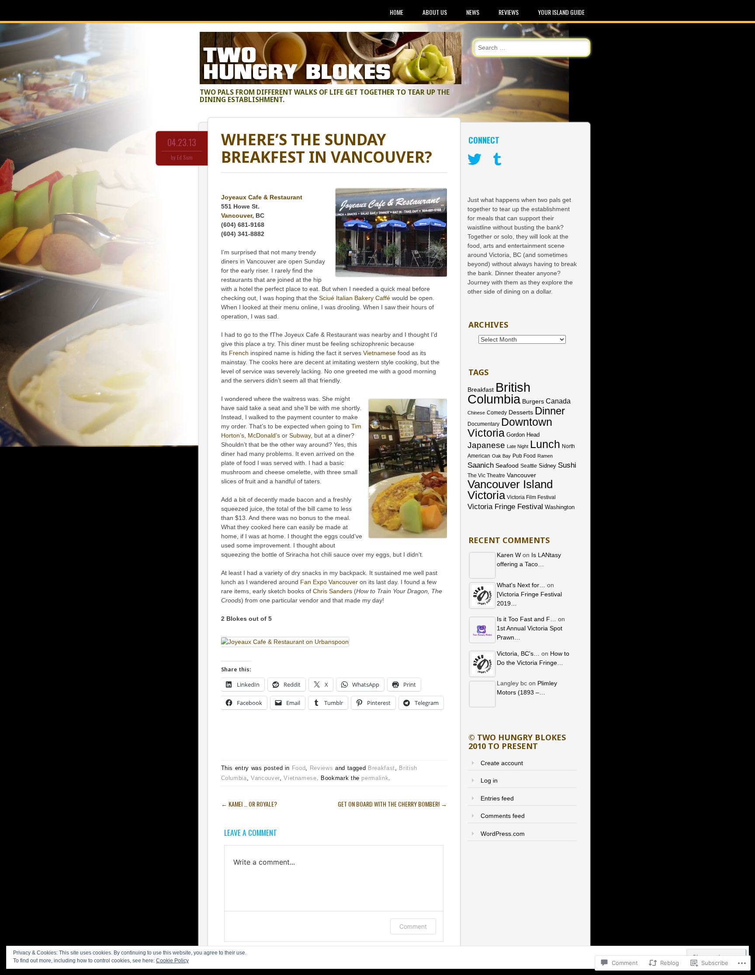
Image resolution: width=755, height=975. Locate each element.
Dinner (550, 411)
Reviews (509, 12)
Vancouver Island (510, 484)
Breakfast (381, 768)
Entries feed (497, 798)
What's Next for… (521, 585)
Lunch (545, 444)
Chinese (476, 412)
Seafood (507, 465)
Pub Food (524, 456)
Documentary (483, 424)
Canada (558, 401)
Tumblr (497, 160)
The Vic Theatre (486, 475)
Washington (560, 507)
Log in (489, 780)
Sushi (567, 465)
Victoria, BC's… (518, 653)
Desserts (521, 412)
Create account (502, 762)
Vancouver (236, 215)
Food (299, 768)
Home (396, 12)
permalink (374, 778)
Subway (300, 435)
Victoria (486, 495)
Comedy (497, 413)
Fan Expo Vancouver (329, 581)
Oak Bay (501, 455)
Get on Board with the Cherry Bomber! (392, 803)
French (239, 352)
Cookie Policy (172, 961)
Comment (413, 926)
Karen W (509, 554)
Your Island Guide (561, 12)
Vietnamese (379, 352)
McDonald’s (264, 435)
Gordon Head (523, 435)
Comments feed (503, 815)
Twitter (474, 160)
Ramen (545, 455)
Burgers (533, 401)
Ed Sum (185, 157)
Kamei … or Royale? (249, 803)
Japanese (486, 445)
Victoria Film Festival (531, 497)
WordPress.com (503, 833)
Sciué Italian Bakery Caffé (354, 297)
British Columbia (499, 393)
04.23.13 (181, 142)
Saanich (481, 465)
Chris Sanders (332, 591)
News (472, 12)
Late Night (517, 446)
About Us (435, 12)
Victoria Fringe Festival (505, 507)
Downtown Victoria (510, 427)
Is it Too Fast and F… (526, 619)
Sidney (547, 465)
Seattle (528, 466)
